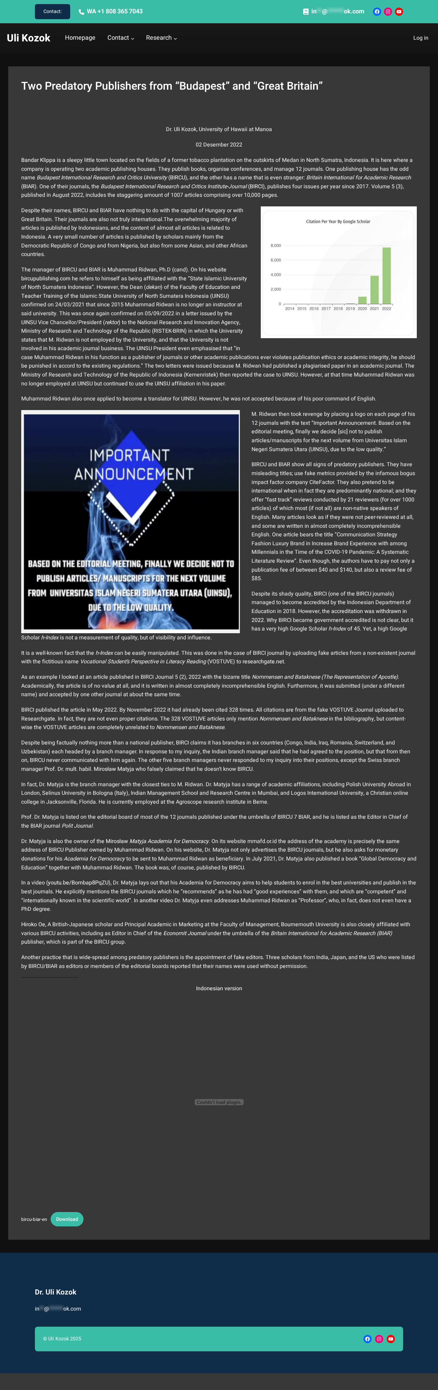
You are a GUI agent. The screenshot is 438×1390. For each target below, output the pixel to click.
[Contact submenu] (132, 38)
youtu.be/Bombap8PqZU (78, 883)
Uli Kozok (28, 38)
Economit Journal (184, 933)
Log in (420, 38)
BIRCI (256, 186)
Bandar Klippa (38, 160)
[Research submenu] (175, 38)
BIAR (29, 186)
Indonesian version (219, 988)
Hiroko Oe (33, 924)
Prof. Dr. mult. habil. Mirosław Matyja (90, 769)
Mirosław (157, 841)
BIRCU (177, 178)
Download (67, 1219)
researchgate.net (263, 662)
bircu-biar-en (34, 1219)
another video (156, 900)
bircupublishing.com (45, 279)
